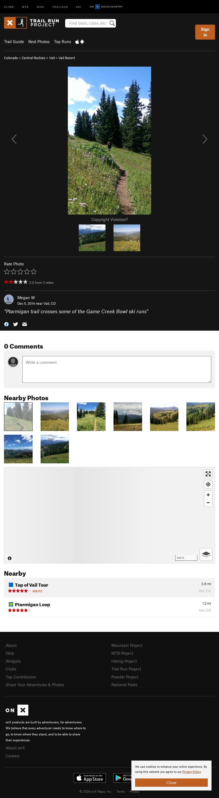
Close (171, 782)
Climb (9, 6)
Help (10, 653)
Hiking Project (124, 661)
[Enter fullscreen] (208, 474)
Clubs (11, 668)
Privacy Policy (191, 772)
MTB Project (122, 653)
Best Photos (39, 41)
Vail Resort (66, 58)
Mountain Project (126, 645)
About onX (15, 747)
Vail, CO (50, 303)
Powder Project (124, 676)
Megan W (26, 297)
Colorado (11, 58)
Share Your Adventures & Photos (35, 684)
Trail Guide (14, 41)
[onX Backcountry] (106, 7)
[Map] (109, 515)
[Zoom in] (208, 495)
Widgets (13, 661)
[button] (6, 324)
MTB (25, 6)
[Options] (206, 554)
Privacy (135, 791)
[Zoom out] (208, 502)
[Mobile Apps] (79, 41)
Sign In (205, 32)
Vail (52, 58)
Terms (120, 791)
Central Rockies (33, 58)
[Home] (34, 23)
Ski (79, 6)
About (11, 645)
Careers (12, 755)
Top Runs (62, 41)
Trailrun (60, 6)
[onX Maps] (17, 714)
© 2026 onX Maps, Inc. (95, 791)
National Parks (124, 684)
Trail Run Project (126, 668)
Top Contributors (21, 676)
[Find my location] (208, 484)
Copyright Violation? (109, 219)
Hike (40, 6)
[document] (171, 775)
